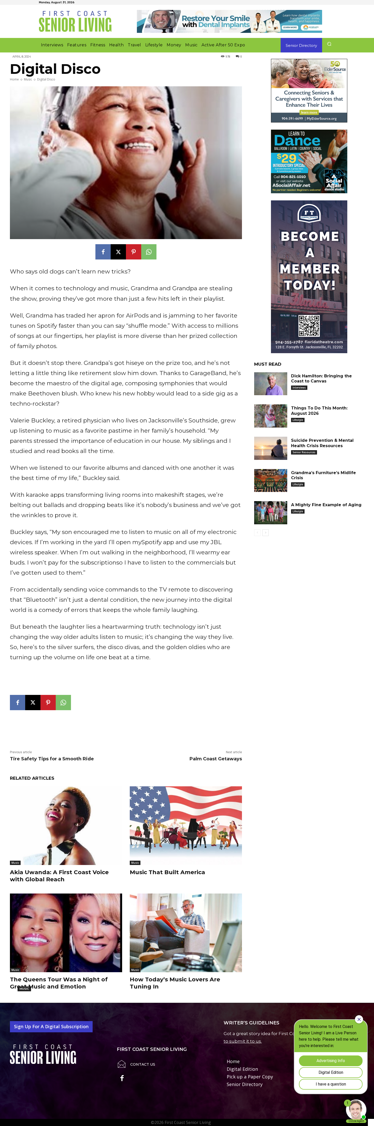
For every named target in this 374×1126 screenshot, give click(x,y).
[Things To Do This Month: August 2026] (270, 416)
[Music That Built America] (186, 825)
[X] (118, 251)
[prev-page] (257, 532)
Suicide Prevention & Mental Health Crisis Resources (322, 443)
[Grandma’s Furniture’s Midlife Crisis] (270, 480)
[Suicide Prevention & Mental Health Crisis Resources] (270, 448)
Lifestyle (298, 420)
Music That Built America (167, 872)
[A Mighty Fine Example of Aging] (270, 512)
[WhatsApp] (148, 251)
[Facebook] (103, 251)
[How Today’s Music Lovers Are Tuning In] (186, 933)
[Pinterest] (133, 251)
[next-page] (265, 532)
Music (28, 79)
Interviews (299, 387)
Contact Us (142, 1064)
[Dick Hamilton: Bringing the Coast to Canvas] (270, 383)
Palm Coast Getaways (216, 759)
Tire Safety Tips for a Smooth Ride (52, 759)
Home (14, 79)
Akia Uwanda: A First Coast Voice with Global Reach (59, 876)
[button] (329, 44)
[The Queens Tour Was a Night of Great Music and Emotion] (66, 933)
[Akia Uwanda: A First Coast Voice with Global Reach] (66, 825)
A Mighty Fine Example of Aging (326, 504)
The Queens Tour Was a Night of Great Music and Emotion (59, 983)
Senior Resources (304, 452)
